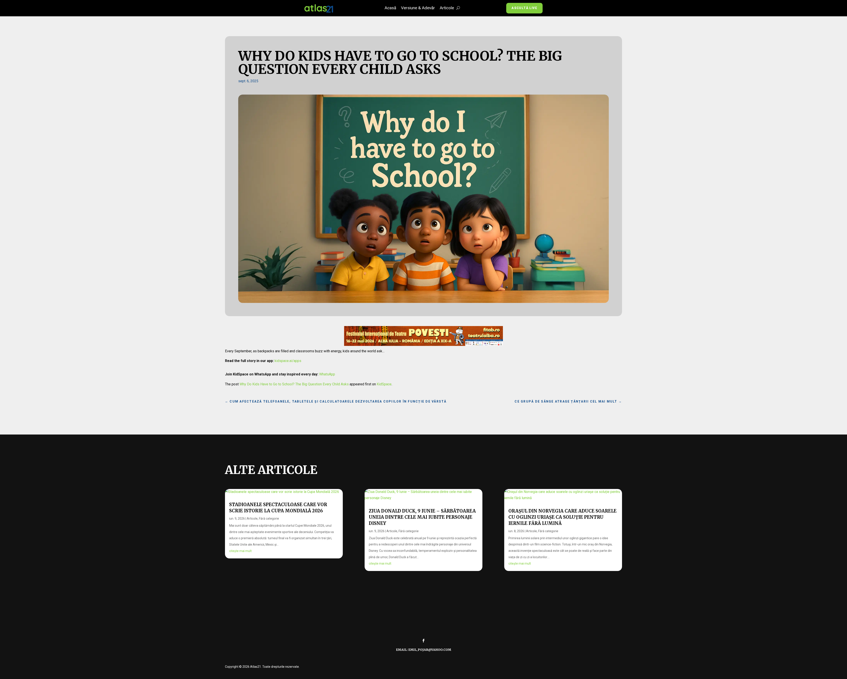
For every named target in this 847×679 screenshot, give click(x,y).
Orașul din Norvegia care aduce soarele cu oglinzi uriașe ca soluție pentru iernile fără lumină (562, 517)
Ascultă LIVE (524, 8)
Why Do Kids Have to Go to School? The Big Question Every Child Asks (294, 384)
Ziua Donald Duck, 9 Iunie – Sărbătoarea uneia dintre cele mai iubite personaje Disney (422, 517)
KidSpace (384, 384)
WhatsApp (327, 374)
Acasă (390, 8)
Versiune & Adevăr (418, 8)
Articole (447, 8)
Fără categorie (269, 518)
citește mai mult (240, 551)
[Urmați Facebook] (423, 640)
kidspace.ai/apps (288, 361)
